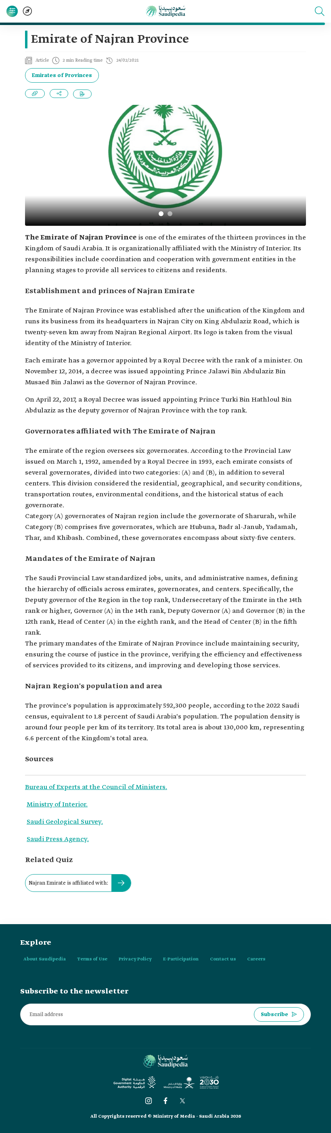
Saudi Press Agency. (58, 839)
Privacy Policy (135, 959)
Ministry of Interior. (57, 804)
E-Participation (181, 959)
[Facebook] (165, 1100)
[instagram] (148, 1100)
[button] (320, 11)
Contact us (223, 959)
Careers (256, 959)
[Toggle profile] (12, 11)
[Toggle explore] (27, 11)
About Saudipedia (44, 959)
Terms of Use (92, 959)
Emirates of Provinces (62, 75)
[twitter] (182, 1100)
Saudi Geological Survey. (65, 822)
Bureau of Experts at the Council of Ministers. (96, 787)
